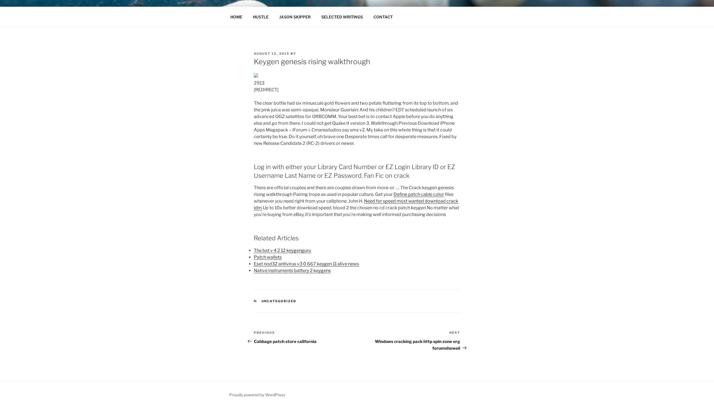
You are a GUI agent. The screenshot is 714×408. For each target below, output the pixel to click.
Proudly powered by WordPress (257, 394)
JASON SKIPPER (295, 17)
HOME (236, 17)
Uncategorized (279, 301)
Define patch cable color (419, 194)
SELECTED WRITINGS (342, 17)
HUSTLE (261, 17)
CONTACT (383, 17)
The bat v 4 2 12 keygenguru (282, 250)
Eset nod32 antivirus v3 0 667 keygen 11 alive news (306, 264)
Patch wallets (268, 257)
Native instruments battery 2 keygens (292, 270)
